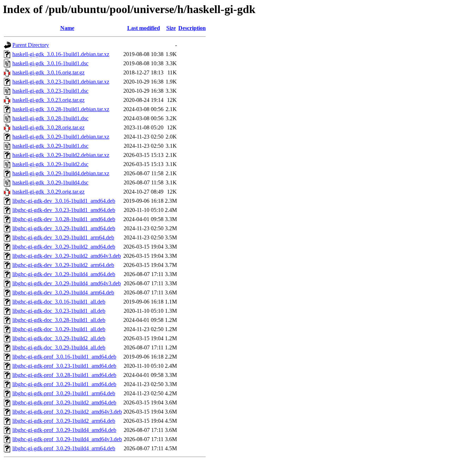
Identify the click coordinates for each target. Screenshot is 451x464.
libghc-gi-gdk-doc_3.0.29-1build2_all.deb (58, 338)
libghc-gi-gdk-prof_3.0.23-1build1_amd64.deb (64, 366)
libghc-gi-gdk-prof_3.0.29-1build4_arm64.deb (63, 448)
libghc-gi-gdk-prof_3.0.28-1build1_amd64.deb (64, 375)
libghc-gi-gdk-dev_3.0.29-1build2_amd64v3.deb (66, 256)
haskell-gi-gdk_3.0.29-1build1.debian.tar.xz (60, 137)
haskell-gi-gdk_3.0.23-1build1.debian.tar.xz (60, 82)
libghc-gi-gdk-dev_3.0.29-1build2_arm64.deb (63, 265)
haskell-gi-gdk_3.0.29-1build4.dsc (50, 182)
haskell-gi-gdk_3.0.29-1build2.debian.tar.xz (60, 155)
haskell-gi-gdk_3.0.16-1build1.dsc (50, 63)
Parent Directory (30, 45)
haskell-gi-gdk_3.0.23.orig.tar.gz (48, 100)
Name (67, 28)
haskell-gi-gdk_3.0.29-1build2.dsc (50, 164)
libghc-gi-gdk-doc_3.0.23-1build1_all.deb (58, 311)
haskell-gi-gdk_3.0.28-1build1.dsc (50, 118)
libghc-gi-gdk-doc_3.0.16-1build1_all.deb (58, 302)
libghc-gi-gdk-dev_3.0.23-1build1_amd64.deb (63, 210)
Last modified (143, 28)
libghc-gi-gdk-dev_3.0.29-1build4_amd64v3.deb (66, 283)
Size (171, 28)
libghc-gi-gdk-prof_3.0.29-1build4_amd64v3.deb (67, 439)
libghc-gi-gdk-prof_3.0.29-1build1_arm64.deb (63, 393)
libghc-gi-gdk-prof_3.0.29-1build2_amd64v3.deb (67, 412)
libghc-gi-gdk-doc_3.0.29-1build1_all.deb (58, 329)
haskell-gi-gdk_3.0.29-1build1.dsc (50, 146)
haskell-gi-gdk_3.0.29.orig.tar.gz (48, 192)
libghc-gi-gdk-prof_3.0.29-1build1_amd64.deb (64, 384)
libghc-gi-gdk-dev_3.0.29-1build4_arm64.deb (63, 292)
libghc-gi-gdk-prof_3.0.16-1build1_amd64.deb (64, 357)
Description (192, 28)
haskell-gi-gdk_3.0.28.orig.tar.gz (48, 127)
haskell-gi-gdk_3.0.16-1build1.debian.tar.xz (60, 54)
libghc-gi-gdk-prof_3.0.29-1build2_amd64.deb (64, 402)
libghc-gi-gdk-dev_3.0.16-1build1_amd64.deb (63, 201)
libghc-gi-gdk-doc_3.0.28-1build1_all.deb (58, 320)
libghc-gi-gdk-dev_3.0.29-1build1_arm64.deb (63, 237)
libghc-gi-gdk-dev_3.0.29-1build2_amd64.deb (63, 247)
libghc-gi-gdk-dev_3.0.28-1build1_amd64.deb (63, 219)
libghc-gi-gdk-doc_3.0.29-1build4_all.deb (58, 347)
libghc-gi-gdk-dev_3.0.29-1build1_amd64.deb (63, 228)
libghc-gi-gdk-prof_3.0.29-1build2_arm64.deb (63, 421)
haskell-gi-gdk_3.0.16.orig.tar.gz (48, 72)
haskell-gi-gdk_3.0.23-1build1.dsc (50, 91)
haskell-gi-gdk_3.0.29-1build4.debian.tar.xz (60, 173)
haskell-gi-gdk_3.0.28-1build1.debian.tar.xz (60, 109)
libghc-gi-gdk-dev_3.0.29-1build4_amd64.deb (63, 274)
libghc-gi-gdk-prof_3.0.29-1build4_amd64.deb (64, 430)
